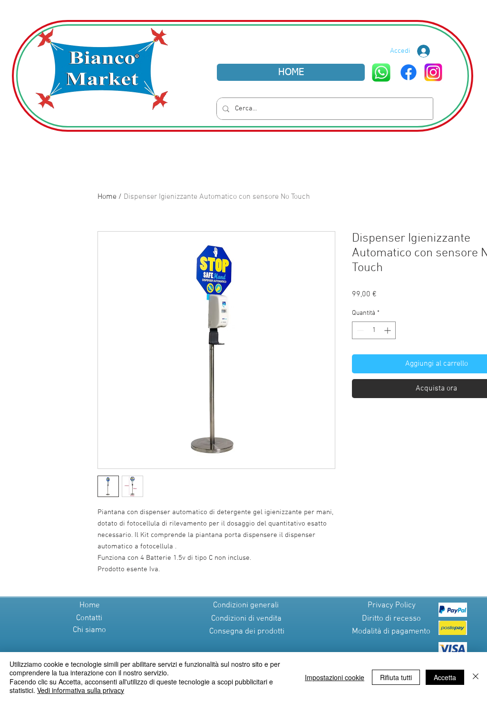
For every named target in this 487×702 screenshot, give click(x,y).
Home (107, 197)
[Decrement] (359, 330)
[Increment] (388, 330)
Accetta (445, 677)
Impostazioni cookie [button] (334, 677)
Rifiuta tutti (396, 677)
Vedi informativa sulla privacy (80, 690)
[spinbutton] (373, 330)
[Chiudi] (475, 677)
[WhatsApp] (381, 72)
